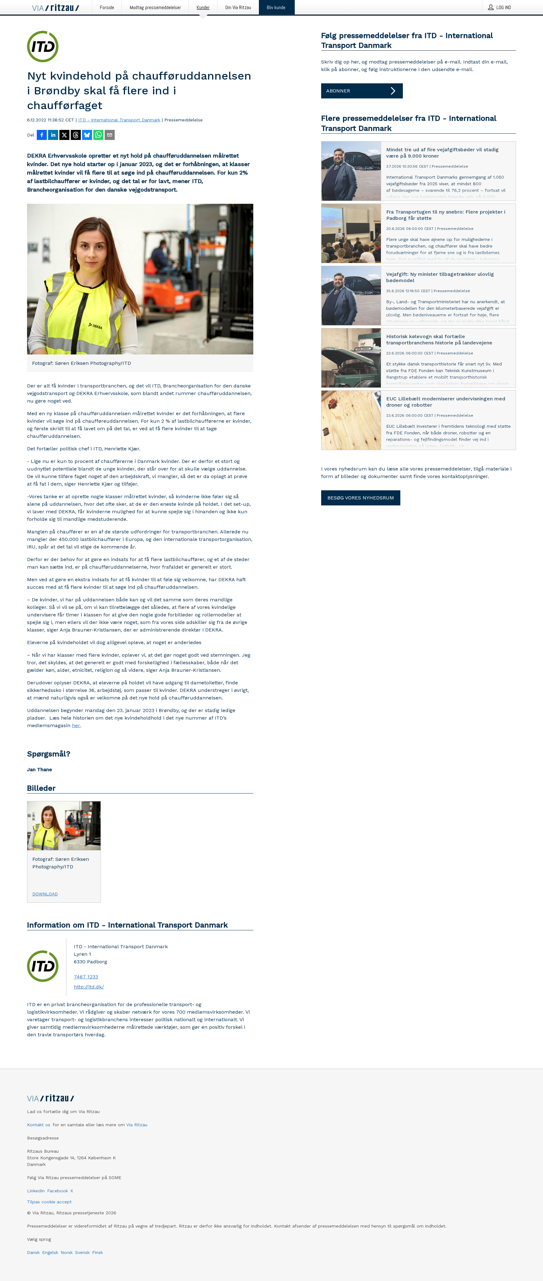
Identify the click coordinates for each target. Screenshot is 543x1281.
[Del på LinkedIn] (53, 135)
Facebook (57, 1190)
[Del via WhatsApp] (98, 135)
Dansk (33, 1252)
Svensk (82, 1252)
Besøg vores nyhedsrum (360, 498)
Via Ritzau (136, 1124)
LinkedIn (36, 1190)
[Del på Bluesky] (87, 135)
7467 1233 (86, 977)
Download (45, 893)
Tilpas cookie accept (49, 1201)
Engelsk (50, 1252)
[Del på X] (64, 135)
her (76, 725)
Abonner (338, 91)
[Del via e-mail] (110, 135)
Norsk (67, 1252)
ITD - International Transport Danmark (119, 119)
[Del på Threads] (76, 135)
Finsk (97, 1252)
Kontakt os (38, 1124)
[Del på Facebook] (42, 135)
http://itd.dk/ (89, 987)
